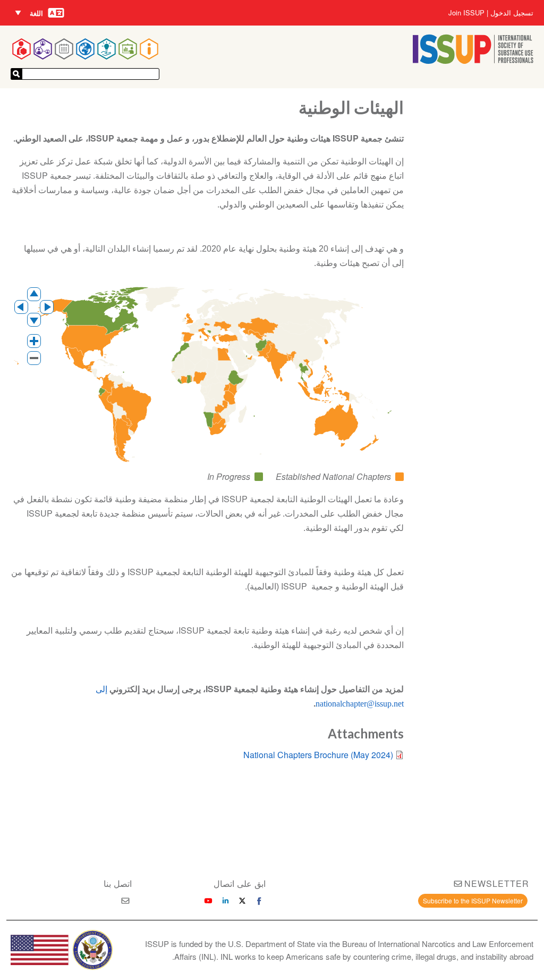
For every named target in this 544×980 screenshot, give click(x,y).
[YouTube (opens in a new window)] (208, 900)
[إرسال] (16, 74)
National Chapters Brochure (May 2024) (318, 755)
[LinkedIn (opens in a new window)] (225, 900)
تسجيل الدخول (511, 13)
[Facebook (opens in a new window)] (259, 900)
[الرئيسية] (473, 60)
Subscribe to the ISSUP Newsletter (473, 900)
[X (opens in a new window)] (242, 900)
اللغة (36, 13)
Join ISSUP (466, 13)
